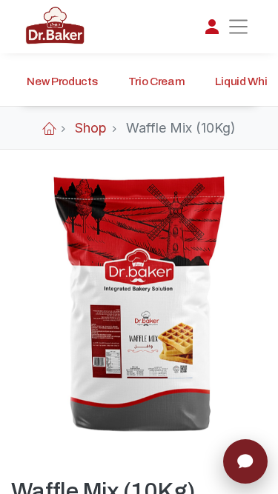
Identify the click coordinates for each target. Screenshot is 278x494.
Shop (91, 128)
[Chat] (245, 461)
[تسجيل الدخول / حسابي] (212, 27)
